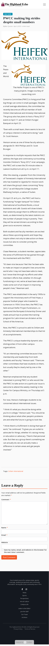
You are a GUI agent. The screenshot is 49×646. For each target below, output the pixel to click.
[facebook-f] (22, 589)
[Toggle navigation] (44, 4)
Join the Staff (24, 611)
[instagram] (26, 589)
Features (7, 14)
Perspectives (24, 598)
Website (4, 542)
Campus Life (24, 604)
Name (4, 528)
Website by (24, 642)
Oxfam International (15, 471)
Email (4, 535)
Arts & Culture (24, 601)
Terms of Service (30, 629)
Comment (6, 499)
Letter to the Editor (24, 608)
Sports (24, 595)
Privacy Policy (18, 629)
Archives (24, 617)
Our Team (24, 614)
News (24, 593)
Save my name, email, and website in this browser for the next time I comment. (25, 551)
